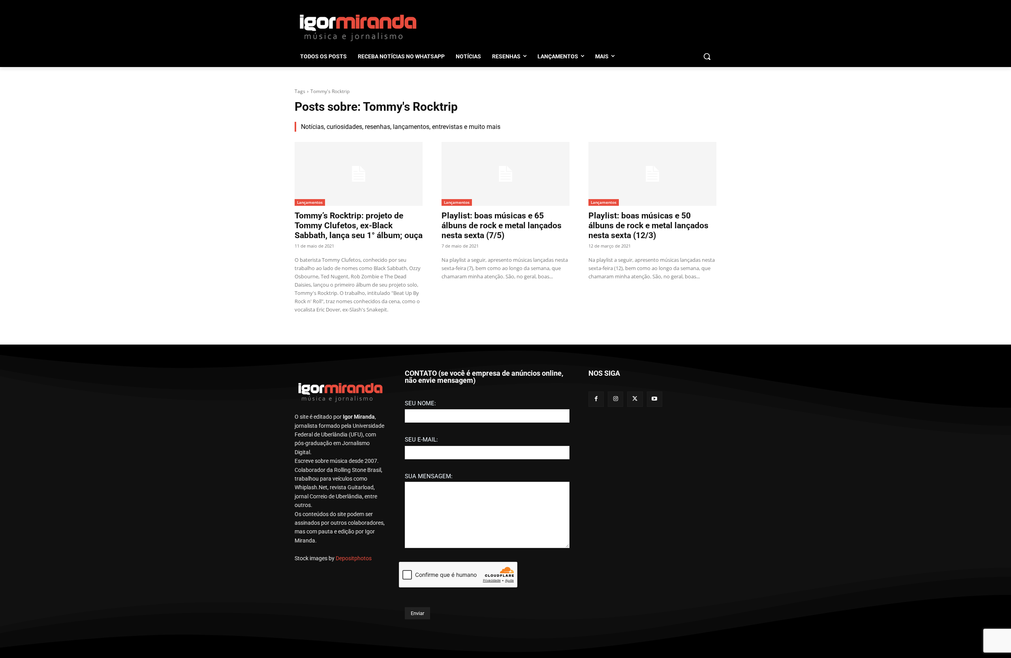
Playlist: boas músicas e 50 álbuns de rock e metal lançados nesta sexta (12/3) (648, 225)
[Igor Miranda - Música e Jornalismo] (358, 27)
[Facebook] (596, 399)
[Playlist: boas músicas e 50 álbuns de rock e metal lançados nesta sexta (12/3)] (652, 174)
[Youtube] (654, 399)
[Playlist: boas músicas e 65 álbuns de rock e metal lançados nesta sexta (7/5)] (505, 174)
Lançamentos (310, 202)
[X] (635, 399)
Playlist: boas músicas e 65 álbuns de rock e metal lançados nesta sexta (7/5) (502, 225)
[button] (706, 56)
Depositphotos (354, 558)
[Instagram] (615, 399)
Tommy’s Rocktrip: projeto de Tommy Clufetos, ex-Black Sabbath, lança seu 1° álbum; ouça (359, 225)
